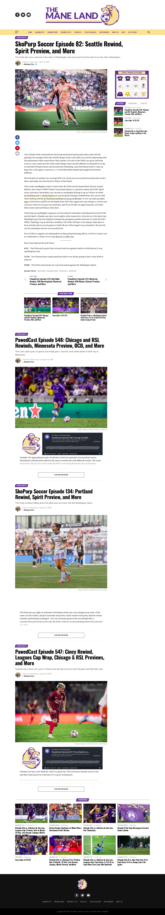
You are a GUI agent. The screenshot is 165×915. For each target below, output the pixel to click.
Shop (123, 32)
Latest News (132, 32)
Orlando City (39, 32)
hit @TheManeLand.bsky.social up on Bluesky (61, 198)
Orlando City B (66, 32)
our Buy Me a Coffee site (63, 236)
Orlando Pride (52, 32)
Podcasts (77, 32)
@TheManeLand (31, 195)
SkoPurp (73, 271)
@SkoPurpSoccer (50, 195)
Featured (41, 271)
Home (30, 32)
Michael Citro (29, 64)
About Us (115, 32)
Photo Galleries (90, 32)
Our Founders (104, 32)
